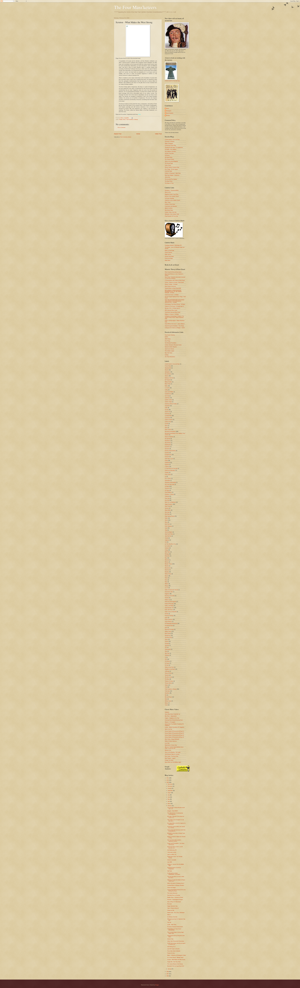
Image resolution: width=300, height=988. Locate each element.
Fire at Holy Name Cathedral (173, 951)
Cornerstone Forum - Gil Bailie (172, 294)
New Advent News (169, 210)
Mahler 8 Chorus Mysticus (171, 741)
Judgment (167, 540)
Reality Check (122, 119)
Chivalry (167, 409)
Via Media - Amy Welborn (170, 149)
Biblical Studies (168, 381)
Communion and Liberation (171, 206)
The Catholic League (169, 350)
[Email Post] (132, 117)
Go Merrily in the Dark (172, 916)
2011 (167, 778)
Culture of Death (168, 419)
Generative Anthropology (170, 482)
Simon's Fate (170, 939)
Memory (167, 562)
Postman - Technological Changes (175, 899)
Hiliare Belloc (168, 510)
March (169, 803)
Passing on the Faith (169, 595)
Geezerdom (167, 480)
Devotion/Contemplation (170, 431)
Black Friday (168, 383)
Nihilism (166, 583)
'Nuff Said (169, 871)
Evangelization (168, 454)
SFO (166, 647)
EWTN (166, 337)
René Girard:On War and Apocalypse (173, 272)
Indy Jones (167, 524)
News (166, 581)
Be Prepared (167, 379)
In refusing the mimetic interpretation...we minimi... (174, 874)
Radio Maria (167, 260)
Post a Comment (121, 127)
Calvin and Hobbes (169, 391)
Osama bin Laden (169, 591)
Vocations (167, 693)
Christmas (167, 413)
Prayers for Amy (171, 953)
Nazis (166, 579)
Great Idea (167, 498)
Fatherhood (167, 462)
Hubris (166, 518)
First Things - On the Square (171, 169)
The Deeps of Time (169, 183)
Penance (167, 597)
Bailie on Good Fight (169, 250)
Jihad (166, 530)
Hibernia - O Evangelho (170, 722)
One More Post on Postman (173, 895)
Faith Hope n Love (169, 458)
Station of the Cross (169, 667)
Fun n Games (168, 478)
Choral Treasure (168, 252)
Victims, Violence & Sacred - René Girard (174, 282)
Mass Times (167, 202)
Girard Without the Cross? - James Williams (175, 323)
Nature (166, 577)
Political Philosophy (169, 603)
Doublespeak (168, 444)
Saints (166, 639)
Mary (166, 558)
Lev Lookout (167, 546)
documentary (168, 442)
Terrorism (167, 675)
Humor (166, 520)
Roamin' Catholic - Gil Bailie (171, 284)
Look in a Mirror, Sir (171, 854)
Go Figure (167, 490)
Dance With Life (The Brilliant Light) (173, 762)
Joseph (166, 538)
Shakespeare (168, 649)
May (169, 799)
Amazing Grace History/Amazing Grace (174, 720)
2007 (167, 973)
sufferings (167, 671)
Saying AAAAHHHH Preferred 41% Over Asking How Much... (176, 890)
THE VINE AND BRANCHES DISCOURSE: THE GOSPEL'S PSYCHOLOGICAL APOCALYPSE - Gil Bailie (175, 301)
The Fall (169, 922)
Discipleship (167, 438)
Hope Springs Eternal (169, 516)
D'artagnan (168, 110)
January (170, 968)
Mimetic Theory (168, 563)
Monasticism (168, 567)
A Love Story (168, 365)
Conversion (167, 417)
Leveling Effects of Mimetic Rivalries (175, 885)
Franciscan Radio (169, 258)
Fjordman (167, 464)
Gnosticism (167, 488)
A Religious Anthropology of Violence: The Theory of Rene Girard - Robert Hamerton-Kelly (174, 317)
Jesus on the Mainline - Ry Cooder (172, 752)
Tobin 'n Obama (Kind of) (173, 908)
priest (166, 627)
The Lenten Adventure (172, 893)
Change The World (169, 760)
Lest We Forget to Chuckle (173, 948)
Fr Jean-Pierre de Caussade (171, 468)
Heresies (167, 508)
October (170, 788)
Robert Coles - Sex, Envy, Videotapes (176, 912)
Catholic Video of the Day (170, 212)
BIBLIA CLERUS (168, 208)
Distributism (167, 440)
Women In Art (168, 750)
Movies (166, 575)
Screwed (167, 643)
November (170, 786)
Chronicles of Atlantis (169, 141)
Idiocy (166, 522)
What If (169, 914)
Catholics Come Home (170, 204)
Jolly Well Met (168, 536)
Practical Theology (169, 615)
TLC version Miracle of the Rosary (175, 964)
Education (167, 448)
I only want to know (171, 852)
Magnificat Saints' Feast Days (171, 194)
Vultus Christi (168, 165)
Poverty (166, 613)
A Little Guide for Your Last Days (172, 139)
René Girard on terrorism (170, 286)
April (169, 801)
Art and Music (168, 373)
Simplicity (167, 655)
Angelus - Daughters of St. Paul (172, 718)
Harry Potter (167, 506)
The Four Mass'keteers (135, 7)
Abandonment (168, 368)
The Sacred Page (169, 163)
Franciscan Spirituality (170, 470)
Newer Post (117, 134)
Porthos (168, 115)
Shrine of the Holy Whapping (171, 161)
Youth (166, 705)
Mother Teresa (168, 573)
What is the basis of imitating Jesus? (175, 883)
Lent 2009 (169, 862)
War (166, 695)
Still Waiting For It (171, 946)
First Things (167, 340)
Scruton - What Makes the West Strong (176, 959)
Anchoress (167, 155)
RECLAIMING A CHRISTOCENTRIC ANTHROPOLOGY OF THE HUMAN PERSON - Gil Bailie (173, 291)
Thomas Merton (168, 683)
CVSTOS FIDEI (168, 171)
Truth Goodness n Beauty (132, 119)
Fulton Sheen (168, 474)
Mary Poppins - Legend (170, 758)
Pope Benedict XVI (169, 607)
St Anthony (167, 661)
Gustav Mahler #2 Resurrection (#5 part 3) (174, 735)
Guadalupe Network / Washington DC (173, 245)
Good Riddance (168, 492)
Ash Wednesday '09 (171, 850)
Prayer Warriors (168, 621)
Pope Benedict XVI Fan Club (171, 216)
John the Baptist (168, 532)
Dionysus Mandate (169, 436)
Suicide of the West (169, 153)
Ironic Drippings (168, 526)
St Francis (167, 663)
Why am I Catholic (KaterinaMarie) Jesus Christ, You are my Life (174, 748)
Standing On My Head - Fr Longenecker (174, 147)
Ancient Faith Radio (169, 256)
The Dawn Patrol (168, 181)
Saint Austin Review (169, 348)
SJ (165, 657)
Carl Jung (167, 395)
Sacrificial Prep (168, 637)
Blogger (157, 984)
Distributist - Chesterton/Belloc (172, 190)
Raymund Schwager (169, 629)
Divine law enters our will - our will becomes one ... (175, 847)
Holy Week (167, 514)
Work (166, 699)
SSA (166, 659)
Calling (166, 389)
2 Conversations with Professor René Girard (175, 280)
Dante (166, 427)
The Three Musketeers (170, 356)
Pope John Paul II (169, 609)
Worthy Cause (168, 701)
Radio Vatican (168, 254)
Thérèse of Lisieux (169, 681)
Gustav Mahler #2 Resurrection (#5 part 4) (174, 737)
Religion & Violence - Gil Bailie (172, 314)
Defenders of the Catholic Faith (172, 214)
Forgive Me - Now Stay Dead (173, 961)
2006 (167, 976)
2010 (167, 780)
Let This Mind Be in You (170, 544)
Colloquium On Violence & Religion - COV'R (175, 327)
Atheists (167, 375)
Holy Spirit (167, 512)
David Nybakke (169, 113)
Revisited (169, 903)
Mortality (167, 571)
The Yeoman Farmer (169, 159)
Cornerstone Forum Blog (170, 145)
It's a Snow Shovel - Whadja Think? (175, 957)
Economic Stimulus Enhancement (175, 926)
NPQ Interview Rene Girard (171, 310)
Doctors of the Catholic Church (172, 196)
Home (138, 134)
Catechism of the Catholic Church (172, 200)
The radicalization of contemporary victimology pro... (175, 813)
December (170, 784)
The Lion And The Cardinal (171, 179)
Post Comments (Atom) (125, 137)
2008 (167, 971)
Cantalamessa (168, 393)
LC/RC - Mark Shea (171, 924)
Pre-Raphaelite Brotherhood (171, 623)
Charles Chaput (168, 401)
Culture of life (168, 421)
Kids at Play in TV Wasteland (174, 901)
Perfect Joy (167, 599)
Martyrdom (167, 556)
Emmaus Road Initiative (170, 450)
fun (165, 476)
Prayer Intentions (169, 619)
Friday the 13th (170, 910)
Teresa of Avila (168, 673)
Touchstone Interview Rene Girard (172, 312)
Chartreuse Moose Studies (171, 403)
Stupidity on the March (170, 669)
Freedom (167, 472)
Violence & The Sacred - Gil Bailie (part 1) (174, 306)
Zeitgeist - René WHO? (172, 811)
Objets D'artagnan (169, 143)
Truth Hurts (167, 691)
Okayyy (166, 585)
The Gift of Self (168, 677)
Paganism (167, 593)
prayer (166, 617)
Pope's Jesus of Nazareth (170, 611)
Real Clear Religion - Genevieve (172, 175)
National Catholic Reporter (171, 346)
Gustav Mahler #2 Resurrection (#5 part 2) (174, 733)
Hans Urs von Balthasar (170, 502)
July (169, 794)
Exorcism (167, 456)
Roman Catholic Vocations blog (172, 167)
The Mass (167, 679)
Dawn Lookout (168, 429)
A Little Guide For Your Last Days (172, 80)
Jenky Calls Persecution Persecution (175, 941)
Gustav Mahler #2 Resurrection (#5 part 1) (174, 731)
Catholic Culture (168, 399)
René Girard (167, 633)
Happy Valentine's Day (172, 906)
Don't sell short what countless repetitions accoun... (174, 840)
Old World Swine (168, 157)
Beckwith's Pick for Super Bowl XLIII (175, 966)
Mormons (167, 569)
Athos (167, 108)
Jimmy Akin (167, 177)
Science (167, 641)
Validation (167, 712)
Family (166, 460)
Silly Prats (167, 653)
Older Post (158, 134)
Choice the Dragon (171, 887)
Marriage (167, 554)
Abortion (167, 369)
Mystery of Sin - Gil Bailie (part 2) (172, 308)
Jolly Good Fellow (169, 534)
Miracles (167, 565)
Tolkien (166, 685)
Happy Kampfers (168, 504)
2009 (167, 782)
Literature (167, 548)
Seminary (167, 645)
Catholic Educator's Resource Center (173, 344)
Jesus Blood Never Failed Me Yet (172, 714)
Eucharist (167, 452)
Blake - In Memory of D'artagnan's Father (176, 955)
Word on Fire (168, 192)
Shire (166, 651)
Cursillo (166, 423)
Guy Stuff (167, 500)
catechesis (167, 397)
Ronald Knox (168, 635)
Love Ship (167, 743)
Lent (166, 542)
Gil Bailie (167, 486)
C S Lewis (167, 387)
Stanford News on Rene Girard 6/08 (173, 288)
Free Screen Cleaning (170, 335)
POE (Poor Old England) (170, 601)
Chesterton (167, 405)
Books (166, 385)
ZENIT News (168, 338)
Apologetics (167, 372)
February (170, 805)
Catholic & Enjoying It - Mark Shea (173, 173)
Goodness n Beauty (169, 494)
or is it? (166, 587)
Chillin (166, 407)
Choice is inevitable (171, 859)
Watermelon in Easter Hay (171, 745)
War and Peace (168, 697)
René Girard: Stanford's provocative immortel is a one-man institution (175, 278)
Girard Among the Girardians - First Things (174, 325)
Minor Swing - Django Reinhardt (172, 739)
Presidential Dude (169, 625)
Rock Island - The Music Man (171, 756)
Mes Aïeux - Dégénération (171, 716)
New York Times (168, 352)
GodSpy (167, 354)
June (169, 797)
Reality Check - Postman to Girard (175, 897)
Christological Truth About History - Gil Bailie (175, 304)
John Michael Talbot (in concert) (172, 754)
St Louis (167, 665)
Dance (166, 425)
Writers (166, 703)
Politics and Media (169, 605)
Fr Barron (167, 466)
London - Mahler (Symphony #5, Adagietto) (174, 727)
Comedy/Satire (168, 415)
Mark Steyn (167, 552)
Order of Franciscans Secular (171, 589)
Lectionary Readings (169, 198)
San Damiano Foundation (170, 342)
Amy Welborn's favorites (170, 151)
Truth (166, 687)
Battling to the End (169, 377)
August (169, 792)
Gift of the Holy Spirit (169, 484)
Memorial (167, 559)
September (170, 790)
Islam (166, 528)
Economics (167, 446)
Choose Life (167, 411)
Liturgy (166, 550)
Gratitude (167, 496)
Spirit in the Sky (168, 729)
